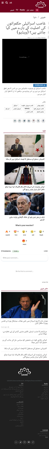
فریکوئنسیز (19, 391)
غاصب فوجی (29, 112)
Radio (22, 10)
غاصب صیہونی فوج (39, 109)
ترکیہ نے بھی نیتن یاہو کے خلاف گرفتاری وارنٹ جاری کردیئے (26, 218)
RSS (46, 437)
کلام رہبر (20, 406)
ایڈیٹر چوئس (40, 105)
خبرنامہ (20, 408)
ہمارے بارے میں (43, 396)
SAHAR (41, 5)
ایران (21, 412)
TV (17, 10)
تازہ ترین (20, 404)
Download (39, 85)
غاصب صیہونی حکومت (27, 105)
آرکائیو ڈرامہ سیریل (16, 387)
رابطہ (21, 392)
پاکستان (20, 414)
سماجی (46, 389)
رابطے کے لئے (43, 435)
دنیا (34, 17)
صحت (22, 424)
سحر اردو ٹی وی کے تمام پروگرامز (12, 389)
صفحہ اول (30, 10)
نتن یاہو (7, 109)
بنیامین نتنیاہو (40, 112)
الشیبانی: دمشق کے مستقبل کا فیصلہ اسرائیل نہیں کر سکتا (25, 159)
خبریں (12, 10)
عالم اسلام (20, 410)
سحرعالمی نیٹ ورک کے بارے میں (13, 394)
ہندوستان (20, 416)
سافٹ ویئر (44, 394)
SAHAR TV (24, 372)
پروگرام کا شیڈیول (17, 396)
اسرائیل (15, 105)
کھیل (21, 422)
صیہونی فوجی (17, 109)
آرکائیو (45, 392)
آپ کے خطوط (44, 398)
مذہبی (46, 387)
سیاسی (46, 391)
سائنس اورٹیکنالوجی (16, 420)
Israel (27, 109)
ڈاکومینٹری (19, 425)
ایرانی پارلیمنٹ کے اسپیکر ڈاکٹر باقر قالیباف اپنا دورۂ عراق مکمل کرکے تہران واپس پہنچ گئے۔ (24, 188)
